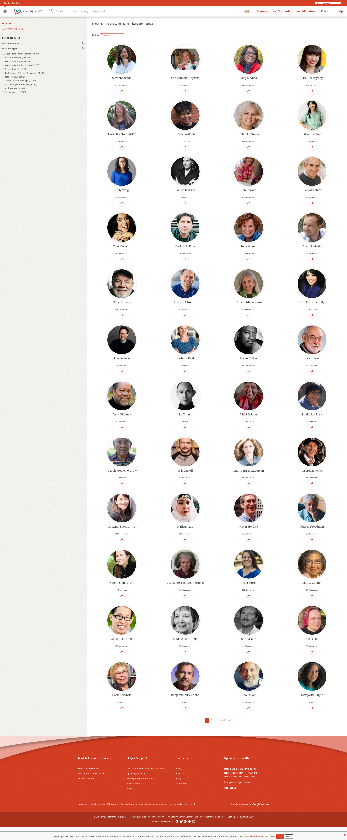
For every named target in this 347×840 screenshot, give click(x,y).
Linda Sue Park (312, 414)
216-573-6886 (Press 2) (240, 769)
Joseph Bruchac (312, 470)
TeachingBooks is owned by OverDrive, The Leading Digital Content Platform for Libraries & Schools (177, 816)
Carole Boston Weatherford (185, 582)
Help (339, 11)
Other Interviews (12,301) (16, 69)
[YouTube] (189, 821)
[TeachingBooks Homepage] (26, 11)
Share (8, 23)
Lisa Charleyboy (312, 78)
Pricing (326, 11)
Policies (155, 821)
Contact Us (230, 787)
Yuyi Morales (121, 246)
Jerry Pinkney (122, 414)
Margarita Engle (312, 695)
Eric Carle (312, 358)
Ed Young (185, 414)
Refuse (289, 836)
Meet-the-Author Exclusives (91, 773)
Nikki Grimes (248, 414)
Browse (262, 11)
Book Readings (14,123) (15, 76)
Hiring (178, 778)
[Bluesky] (181, 821)
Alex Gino (312, 639)
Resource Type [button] (9, 48)
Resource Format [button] (10, 43)
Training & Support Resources (141, 778)
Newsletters (181, 783)
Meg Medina (248, 78)
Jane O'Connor (312, 582)
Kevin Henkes (248, 526)
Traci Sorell (248, 582)
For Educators (305, 11)
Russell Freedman (312, 526)
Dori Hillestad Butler (122, 134)
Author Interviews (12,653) (17, 57)
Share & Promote (135, 783)
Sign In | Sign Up (11, 2)
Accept (280, 836)
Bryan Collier (248, 358)
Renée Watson (185, 134)
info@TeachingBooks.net (237, 782)
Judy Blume (248, 246)
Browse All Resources (88, 768)
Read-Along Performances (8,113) (20, 84)
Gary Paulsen (122, 302)
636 (223, 720)
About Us (180, 773)
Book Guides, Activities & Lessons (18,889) (24, 73)
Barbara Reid (185, 358)
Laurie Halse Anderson (248, 470)
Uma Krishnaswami (249, 302)
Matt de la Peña (185, 246)
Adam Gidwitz (312, 246)
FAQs (129, 788)
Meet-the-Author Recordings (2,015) (21, 65)
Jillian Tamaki (312, 134)
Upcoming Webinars (136, 773)
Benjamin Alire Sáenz (185, 695)
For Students (281, 11)
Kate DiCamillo (248, 134)
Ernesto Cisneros (185, 302)
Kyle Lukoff (185, 470)
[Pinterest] (185, 821)
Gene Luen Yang (122, 639)
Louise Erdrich (185, 190)
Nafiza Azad (185, 526)
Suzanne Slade (121, 78)
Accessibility (167, 821)
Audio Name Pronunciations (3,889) (21, 53)
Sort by (95, 35)
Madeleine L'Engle (185, 639)
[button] (5, 11)
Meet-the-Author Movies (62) (18, 61)
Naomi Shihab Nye (121, 582)
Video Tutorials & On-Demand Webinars (146, 768)
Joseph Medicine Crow (122, 470)
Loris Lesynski (121, 695)
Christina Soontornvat (122, 526)
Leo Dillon (249, 695)
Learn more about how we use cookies (257, 836)
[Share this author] (121, 91)
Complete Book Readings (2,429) (20, 80)
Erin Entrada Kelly (312, 302)
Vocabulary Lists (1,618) (15, 92)
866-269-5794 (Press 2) (240, 773)
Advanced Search (14, 28)
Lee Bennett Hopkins (185, 78)
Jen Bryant (248, 190)
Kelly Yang (122, 190)
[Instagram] (193, 821)
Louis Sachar (312, 190)
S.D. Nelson (248, 639)
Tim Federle (122, 358)
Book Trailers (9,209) (14, 88)
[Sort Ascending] (126, 35)
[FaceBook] (177, 821)
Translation (236, 804)
